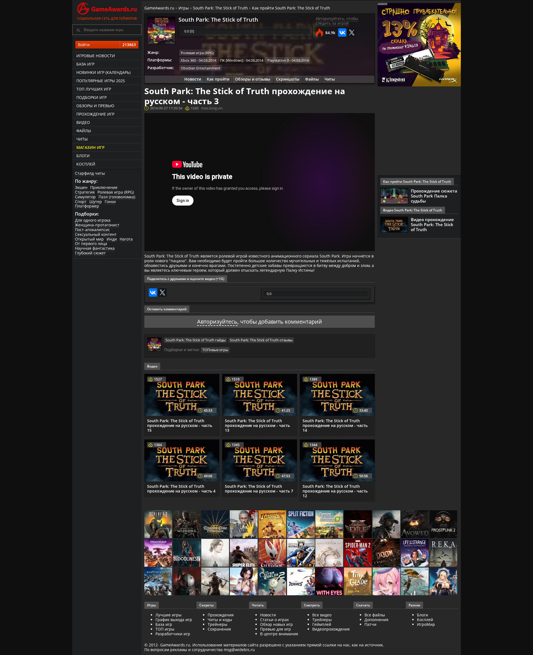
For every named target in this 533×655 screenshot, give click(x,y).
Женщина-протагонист (97, 225)
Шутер (95, 201)
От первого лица (91, 243)
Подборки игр (91, 97)
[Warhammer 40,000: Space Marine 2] (301, 553)
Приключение (103, 187)
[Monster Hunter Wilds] (158, 582)
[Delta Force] (387, 524)
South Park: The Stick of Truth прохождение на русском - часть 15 (179, 425)
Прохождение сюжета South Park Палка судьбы (434, 196)
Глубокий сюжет (90, 253)
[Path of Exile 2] (358, 524)
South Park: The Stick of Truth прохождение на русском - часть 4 (181, 489)
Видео (83, 122)
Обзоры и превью (95, 105)
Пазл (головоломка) (117, 196)
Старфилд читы (90, 173)
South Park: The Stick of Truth (220, 8)
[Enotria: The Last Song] (215, 582)
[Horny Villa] (244, 582)
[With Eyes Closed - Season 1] (329, 582)
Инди (112, 239)
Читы (82, 139)
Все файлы (374, 615)
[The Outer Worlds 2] (272, 582)
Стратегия (85, 192)
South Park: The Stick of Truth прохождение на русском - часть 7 (259, 489)
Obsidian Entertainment (200, 68)
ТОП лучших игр (93, 89)
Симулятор (85, 196)
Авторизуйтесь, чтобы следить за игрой (337, 21)
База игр (85, 64)
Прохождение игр (95, 114)
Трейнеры (217, 624)
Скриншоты (287, 79)
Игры (183, 8)
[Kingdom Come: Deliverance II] (215, 524)
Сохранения (219, 629)
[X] (352, 32)
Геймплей (321, 624)
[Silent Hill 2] (215, 553)
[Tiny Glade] (358, 582)
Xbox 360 (188, 60)
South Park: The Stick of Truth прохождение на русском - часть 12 (335, 491)
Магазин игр (90, 147)
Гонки (110, 201)
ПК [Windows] (231, 60)
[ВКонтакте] (342, 32)
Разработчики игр (172, 633)
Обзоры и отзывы (252, 79)
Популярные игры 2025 (100, 80)
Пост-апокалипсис (92, 229)
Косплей (85, 164)
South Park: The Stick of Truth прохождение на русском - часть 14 (335, 425)
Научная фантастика (95, 248)
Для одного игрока (92, 220)
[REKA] (443, 553)
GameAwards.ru (159, 8)
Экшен (81, 187)
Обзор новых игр (276, 624)
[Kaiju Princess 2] (387, 582)
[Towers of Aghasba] (415, 582)
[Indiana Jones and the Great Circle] (272, 524)
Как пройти (218, 79)
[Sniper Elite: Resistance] (244, 553)
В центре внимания (279, 633)
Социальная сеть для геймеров (107, 18)
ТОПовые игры (215, 349)
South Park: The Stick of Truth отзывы (261, 340)
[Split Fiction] (301, 524)
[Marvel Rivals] (301, 582)
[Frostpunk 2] (443, 524)
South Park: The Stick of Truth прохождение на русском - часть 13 (257, 425)
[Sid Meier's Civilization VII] (329, 553)
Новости (192, 79)
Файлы (83, 130)
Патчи (370, 624)
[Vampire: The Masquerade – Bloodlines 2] (187, 553)
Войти (107, 44)
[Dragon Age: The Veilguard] (158, 553)
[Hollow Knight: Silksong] (272, 553)
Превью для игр (275, 629)
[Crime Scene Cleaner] (244, 524)
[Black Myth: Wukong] (187, 524)
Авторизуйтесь (217, 321)
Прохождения (221, 615)
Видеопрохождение (331, 629)
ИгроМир (426, 624)
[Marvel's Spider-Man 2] (358, 553)
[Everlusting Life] (443, 582)
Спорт (81, 201)
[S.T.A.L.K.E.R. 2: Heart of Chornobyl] (158, 524)
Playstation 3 (278, 60)
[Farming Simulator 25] (329, 524)
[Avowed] (415, 524)
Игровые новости (95, 55)
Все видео (321, 615)
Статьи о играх (274, 619)
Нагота (126, 239)
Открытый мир (89, 239)
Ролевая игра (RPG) (115, 192)
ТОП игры (164, 629)
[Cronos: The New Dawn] (187, 582)
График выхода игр (173, 619)
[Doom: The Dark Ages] (387, 553)
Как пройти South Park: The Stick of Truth (291, 8)
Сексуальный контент (96, 234)
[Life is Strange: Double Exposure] (415, 553)
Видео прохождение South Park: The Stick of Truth (432, 224)
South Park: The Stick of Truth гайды (195, 340)
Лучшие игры (168, 615)
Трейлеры (322, 619)
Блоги (83, 155)
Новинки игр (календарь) (103, 72)
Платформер (87, 206)
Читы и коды (220, 619)
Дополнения (376, 619)
